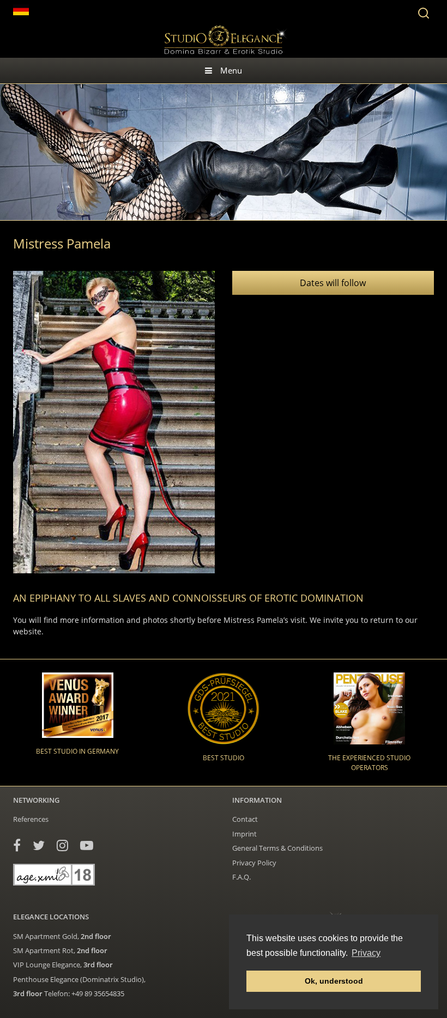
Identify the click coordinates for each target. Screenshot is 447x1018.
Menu (231, 70)
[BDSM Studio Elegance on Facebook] (17, 845)
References (31, 819)
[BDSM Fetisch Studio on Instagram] (62, 845)
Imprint (244, 834)
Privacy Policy (254, 863)
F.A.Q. (241, 877)
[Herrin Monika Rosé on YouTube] (86, 845)
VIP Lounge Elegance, (63, 964)
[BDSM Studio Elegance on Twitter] (39, 845)
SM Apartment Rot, (60, 950)
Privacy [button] (366, 953)
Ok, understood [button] (334, 981)
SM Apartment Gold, (62, 936)
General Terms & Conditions (277, 848)
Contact (245, 819)
